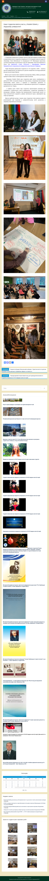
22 (42, 784)
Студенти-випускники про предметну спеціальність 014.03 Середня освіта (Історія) (21, 477)
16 (6, 784)
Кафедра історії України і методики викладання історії (26, 6)
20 (29, 784)
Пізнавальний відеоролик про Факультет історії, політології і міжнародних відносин (21, 418)
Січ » (26, 790)
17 (12, 784)
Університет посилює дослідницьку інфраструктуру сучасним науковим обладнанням (22, 809)
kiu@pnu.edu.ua (32, 12)
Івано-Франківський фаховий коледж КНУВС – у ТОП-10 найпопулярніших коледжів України (23, 811)
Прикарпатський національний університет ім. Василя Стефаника (23, 879)
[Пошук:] (22, 388)
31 (12, 787)
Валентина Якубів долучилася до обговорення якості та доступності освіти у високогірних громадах (25, 799)
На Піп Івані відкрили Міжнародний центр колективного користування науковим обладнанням (23, 806)
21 (35, 784)
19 (23, 784)
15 (42, 783)
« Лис (23, 790)
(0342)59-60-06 (32, 11)
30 (6, 787)
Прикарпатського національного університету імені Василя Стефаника (22, 66)
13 (29, 783)
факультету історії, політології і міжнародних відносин (28, 64)
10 (12, 783)
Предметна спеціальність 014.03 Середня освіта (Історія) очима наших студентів (21, 459)
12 (23, 783)
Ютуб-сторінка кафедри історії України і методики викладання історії (18, 404)
